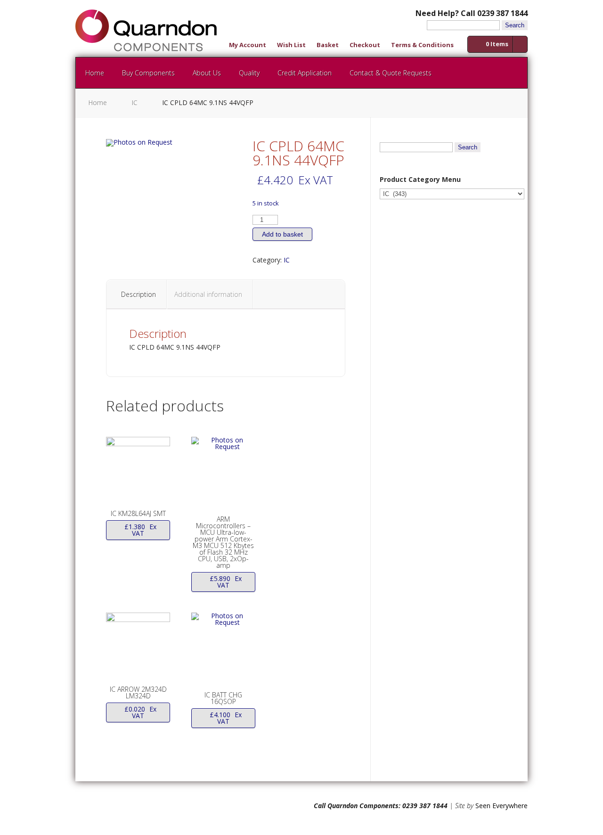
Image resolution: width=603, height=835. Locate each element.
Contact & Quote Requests (391, 72)
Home (94, 72)
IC (134, 102)
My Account (247, 45)
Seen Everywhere (501, 805)
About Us (207, 72)
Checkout (365, 45)
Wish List (291, 45)
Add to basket (282, 234)
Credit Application (304, 72)
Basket (328, 45)
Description (138, 294)
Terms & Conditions (422, 45)
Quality (249, 72)
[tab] (139, 294)
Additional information (208, 294)
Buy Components (148, 72)
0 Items (497, 44)
